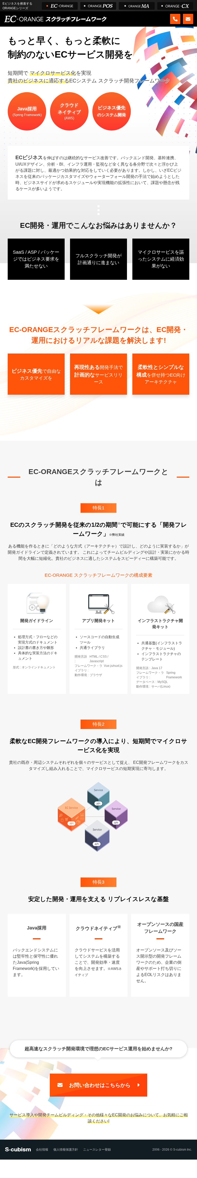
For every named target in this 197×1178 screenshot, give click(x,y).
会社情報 (42, 1149)
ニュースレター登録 (97, 1149)
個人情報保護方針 (65, 1149)
